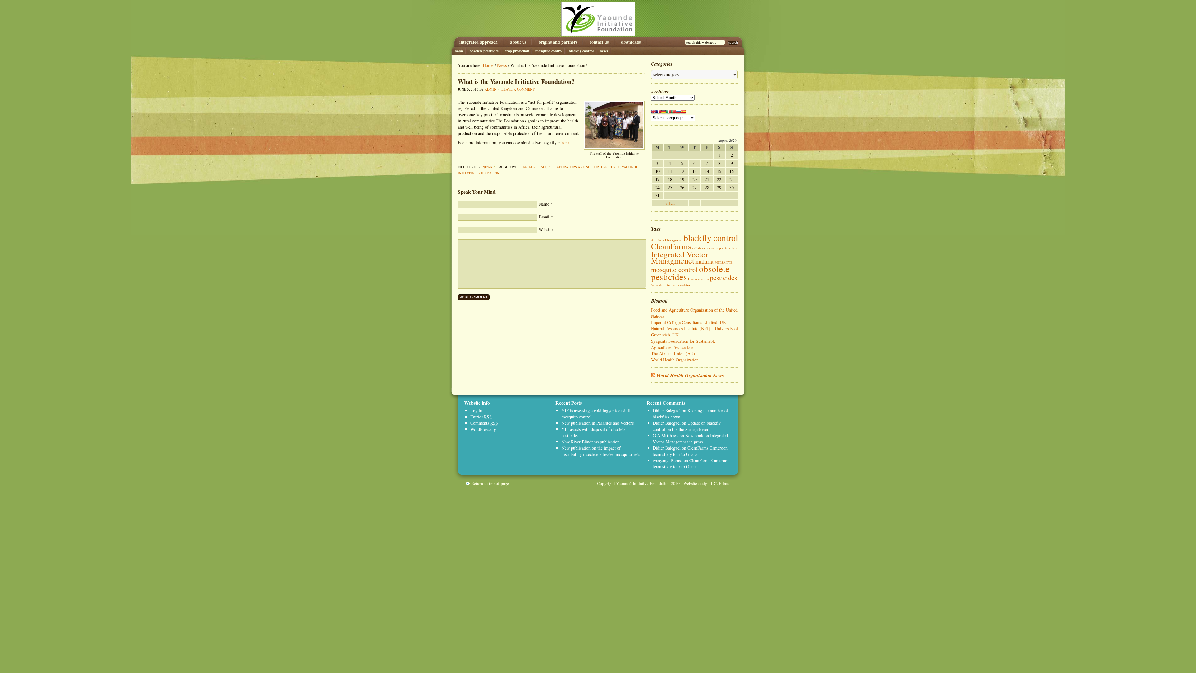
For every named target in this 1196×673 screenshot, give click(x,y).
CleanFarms (671, 246)
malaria (704, 261)
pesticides (723, 277)
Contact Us (599, 42)
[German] (663, 113)
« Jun (670, 203)
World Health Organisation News (690, 375)
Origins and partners (558, 42)
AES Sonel (658, 240)
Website (546, 229)
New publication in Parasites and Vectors (598, 423)
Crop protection (517, 51)
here (565, 143)
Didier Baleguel (667, 410)
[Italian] (668, 113)
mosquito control (674, 269)
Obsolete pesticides (484, 51)
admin (490, 89)
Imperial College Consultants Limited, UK (688, 322)
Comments (484, 423)
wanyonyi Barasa (667, 460)
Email (544, 217)
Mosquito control (548, 51)
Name (544, 204)
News (604, 51)
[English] (653, 113)
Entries (481, 417)
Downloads (631, 42)
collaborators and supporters (577, 167)
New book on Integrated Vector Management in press (690, 438)
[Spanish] (683, 113)
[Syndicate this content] (653, 375)
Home (459, 51)
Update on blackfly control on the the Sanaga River (687, 426)
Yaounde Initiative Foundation (598, 19)
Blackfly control (581, 51)
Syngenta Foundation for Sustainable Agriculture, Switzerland (683, 344)
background (534, 167)
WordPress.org (483, 429)
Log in (476, 410)
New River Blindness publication (590, 442)
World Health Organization (675, 360)
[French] (658, 113)
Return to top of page (490, 483)
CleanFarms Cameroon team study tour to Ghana (690, 451)
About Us (518, 42)
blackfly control (711, 238)
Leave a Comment (518, 89)
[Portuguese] (673, 113)
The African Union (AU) (673, 353)
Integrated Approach (478, 42)
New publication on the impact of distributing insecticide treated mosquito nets (601, 451)
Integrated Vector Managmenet (679, 257)
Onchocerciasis (698, 279)
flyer (614, 167)
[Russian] (678, 113)
